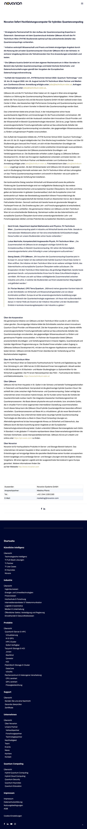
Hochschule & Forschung (15, 599)
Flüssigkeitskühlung (14, 685)
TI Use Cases (10, 567)
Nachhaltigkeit (11, 740)
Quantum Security (12, 779)
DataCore (10, 668)
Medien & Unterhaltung (14, 609)
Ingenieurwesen (11, 589)
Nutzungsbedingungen (13, 805)
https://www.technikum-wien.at (37, 376)
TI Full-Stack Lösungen (14, 560)
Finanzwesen (10, 596)
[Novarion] (13, 3)
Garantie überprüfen (13, 704)
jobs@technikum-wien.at (60, 84)
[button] (82, 3)
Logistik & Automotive (14, 606)
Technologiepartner (14, 737)
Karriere (8, 754)
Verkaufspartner (12, 730)
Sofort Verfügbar (13, 645)
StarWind (10, 655)
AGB (6, 809)
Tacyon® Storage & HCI (15, 648)
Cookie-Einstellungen (13, 816)
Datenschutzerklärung (13, 802)
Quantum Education (13, 786)
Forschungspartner (14, 734)
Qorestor (9, 658)
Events (8, 747)
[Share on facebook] (41, 508)
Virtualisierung (12, 635)
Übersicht (8, 553)
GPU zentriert (11, 682)
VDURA (9, 672)
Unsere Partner (11, 727)
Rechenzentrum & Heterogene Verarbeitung (23, 675)
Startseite (9, 541)
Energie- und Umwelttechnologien (19, 592)
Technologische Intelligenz (16, 557)
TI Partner (9, 563)
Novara (8, 573)
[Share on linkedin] (44, 508)
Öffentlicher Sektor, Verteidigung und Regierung (25, 612)
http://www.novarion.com (28, 467)
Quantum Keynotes (13, 783)
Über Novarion (11, 723)
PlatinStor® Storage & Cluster (17, 665)
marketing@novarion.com (48, 498)
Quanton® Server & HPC (15, 632)
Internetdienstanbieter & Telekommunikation (23, 602)
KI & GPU (10, 638)
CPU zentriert (11, 678)
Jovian (8, 652)
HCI (7, 662)
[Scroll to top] (83, 824)
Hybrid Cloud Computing (15, 776)
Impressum (8, 799)
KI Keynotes (10, 570)
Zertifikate (9, 708)
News (7, 750)
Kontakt (8, 757)
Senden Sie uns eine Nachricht (18, 701)
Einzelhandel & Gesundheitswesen (19, 616)
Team (7, 743)
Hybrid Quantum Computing (16, 773)
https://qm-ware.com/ (23, 438)
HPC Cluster (11, 642)
